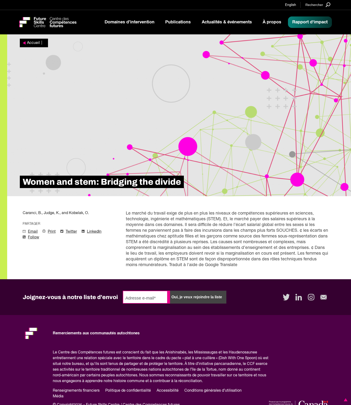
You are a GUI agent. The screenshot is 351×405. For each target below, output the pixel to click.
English (290, 5)
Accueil (33, 43)
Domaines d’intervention (129, 22)
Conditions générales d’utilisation (213, 391)
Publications (178, 22)
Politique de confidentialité (128, 391)
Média (58, 396)
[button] (345, 400)
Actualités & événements (227, 22)
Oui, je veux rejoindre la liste (196, 297)
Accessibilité (168, 391)
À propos (272, 22)
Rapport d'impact (310, 22)
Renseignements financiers (76, 391)
